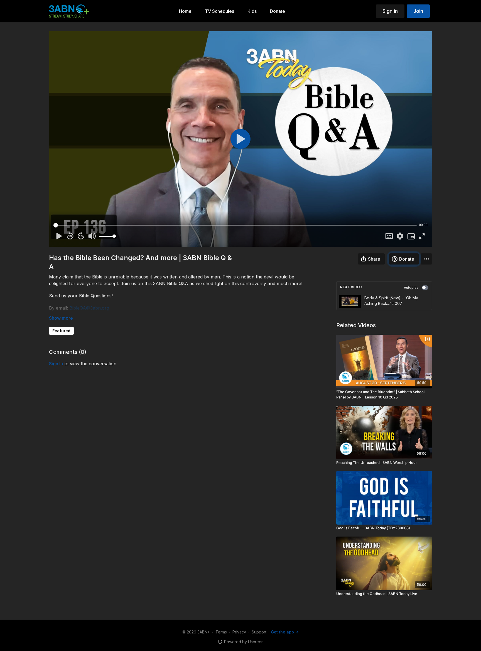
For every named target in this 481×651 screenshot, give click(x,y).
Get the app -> (285, 632)
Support (259, 632)
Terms (221, 632)
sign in (56, 363)
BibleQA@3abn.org (89, 308)
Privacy (239, 632)
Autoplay (411, 287)
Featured (61, 330)
